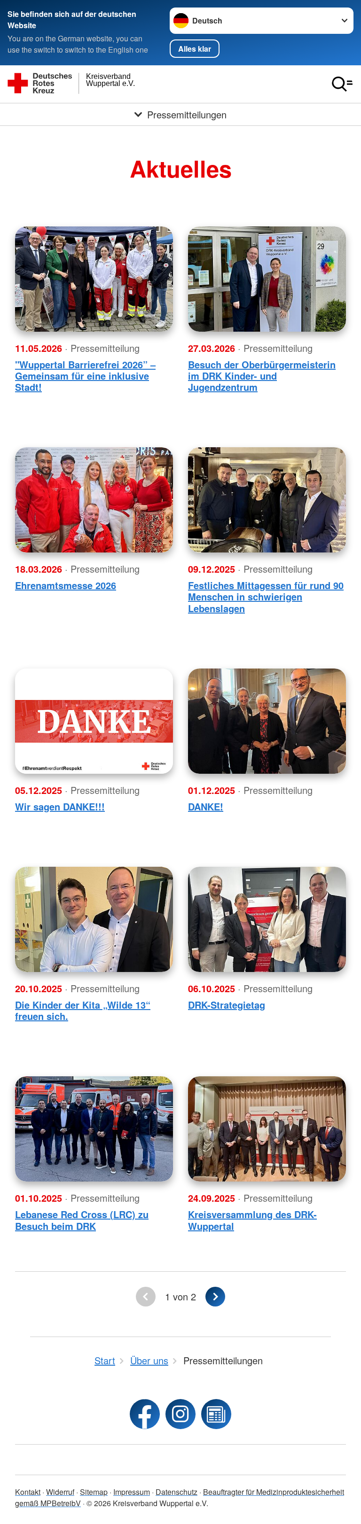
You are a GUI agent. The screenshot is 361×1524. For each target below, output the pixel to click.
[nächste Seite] (215, 1296)
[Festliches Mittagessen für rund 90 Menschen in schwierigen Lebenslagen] (267, 499)
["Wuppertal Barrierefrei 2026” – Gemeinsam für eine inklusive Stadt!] (94, 279)
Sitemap (94, 1491)
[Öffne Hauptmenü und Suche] (342, 84)
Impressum (131, 1491)
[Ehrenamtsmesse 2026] (94, 499)
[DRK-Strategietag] (267, 919)
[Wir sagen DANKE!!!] (94, 721)
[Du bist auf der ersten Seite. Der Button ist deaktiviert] (146, 1296)
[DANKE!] (267, 721)
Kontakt (27, 1491)
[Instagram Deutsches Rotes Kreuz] (180, 1414)
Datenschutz (176, 1491)
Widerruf (60, 1491)
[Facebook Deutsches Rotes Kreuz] (145, 1414)
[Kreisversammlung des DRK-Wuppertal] (267, 1129)
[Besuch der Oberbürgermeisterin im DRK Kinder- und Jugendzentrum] (267, 279)
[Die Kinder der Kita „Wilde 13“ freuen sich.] (94, 919)
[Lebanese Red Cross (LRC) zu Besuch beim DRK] (94, 1129)
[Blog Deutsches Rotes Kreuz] (216, 1414)
